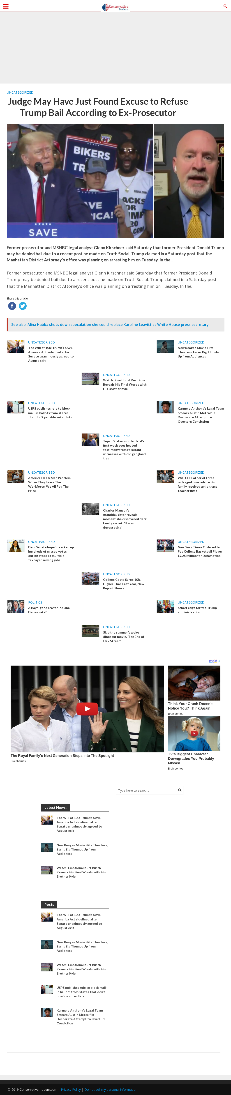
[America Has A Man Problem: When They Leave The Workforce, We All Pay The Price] (15, 476)
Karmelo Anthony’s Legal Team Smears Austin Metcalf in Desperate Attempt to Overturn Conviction (201, 414)
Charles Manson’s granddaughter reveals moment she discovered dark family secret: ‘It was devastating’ (125, 518)
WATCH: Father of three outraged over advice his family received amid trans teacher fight (197, 484)
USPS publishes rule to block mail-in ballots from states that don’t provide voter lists (50, 412)
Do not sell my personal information (110, 1089)
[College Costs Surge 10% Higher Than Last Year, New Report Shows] (90, 577)
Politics (35, 602)
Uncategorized (20, 92)
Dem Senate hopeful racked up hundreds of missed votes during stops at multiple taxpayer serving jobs (51, 553)
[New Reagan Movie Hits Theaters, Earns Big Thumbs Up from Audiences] (165, 345)
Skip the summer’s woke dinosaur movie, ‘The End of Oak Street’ (123, 636)
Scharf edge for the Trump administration (197, 610)
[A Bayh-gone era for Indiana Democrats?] (15, 606)
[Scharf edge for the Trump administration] (165, 606)
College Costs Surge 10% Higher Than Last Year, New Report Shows (123, 584)
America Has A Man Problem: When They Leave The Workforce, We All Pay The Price (50, 484)
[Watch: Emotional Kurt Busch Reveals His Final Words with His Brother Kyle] (90, 378)
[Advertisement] (115, 47)
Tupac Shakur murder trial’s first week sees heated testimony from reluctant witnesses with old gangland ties (124, 449)
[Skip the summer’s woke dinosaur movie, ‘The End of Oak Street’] (90, 630)
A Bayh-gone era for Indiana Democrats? (49, 610)
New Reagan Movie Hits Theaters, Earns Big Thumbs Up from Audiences (198, 352)
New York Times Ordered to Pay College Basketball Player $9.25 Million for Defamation (200, 551)
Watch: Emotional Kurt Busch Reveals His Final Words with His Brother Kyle (125, 384)
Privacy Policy (71, 1089)
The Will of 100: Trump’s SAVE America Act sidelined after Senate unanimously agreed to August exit (51, 354)
